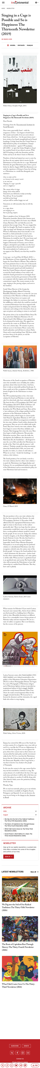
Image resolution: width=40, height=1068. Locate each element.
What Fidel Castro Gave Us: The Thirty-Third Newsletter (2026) (19, 830)
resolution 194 (11, 520)
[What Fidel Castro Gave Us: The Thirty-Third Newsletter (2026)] (20, 968)
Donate (26, 1046)
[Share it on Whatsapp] (12, 1065)
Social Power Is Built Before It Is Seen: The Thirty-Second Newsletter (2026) (18, 835)
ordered (29, 319)
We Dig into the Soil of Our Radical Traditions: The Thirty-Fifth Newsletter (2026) (19, 820)
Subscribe (15, 1046)
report (8, 251)
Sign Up (7, 857)
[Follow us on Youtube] (28, 1053)
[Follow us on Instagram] (23, 1053)
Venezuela (8, 765)
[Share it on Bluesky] (16, 1065)
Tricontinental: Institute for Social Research (19, 126)
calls (20, 444)
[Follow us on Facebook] (17, 1053)
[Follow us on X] (12, 1053)
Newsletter (10, 8)
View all (33, 872)
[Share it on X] (3, 1065)
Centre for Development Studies (16, 290)
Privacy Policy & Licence (20, 1062)
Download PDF (35, 1065)
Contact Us (20, 1059)
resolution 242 (24, 402)
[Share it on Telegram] (21, 1065)
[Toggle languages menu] (37, 3)
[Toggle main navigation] (3, 3)
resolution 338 (11, 404)
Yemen (5, 743)
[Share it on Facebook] (7, 1065)
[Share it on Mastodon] (25, 1065)
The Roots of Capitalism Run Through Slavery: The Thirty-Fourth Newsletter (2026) (19, 825)
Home (3, 8)
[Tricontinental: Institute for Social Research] (19, 2)
